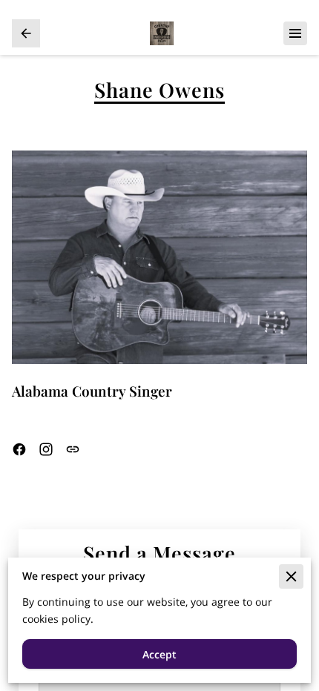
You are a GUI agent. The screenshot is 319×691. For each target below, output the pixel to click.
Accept (159, 654)
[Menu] (295, 33)
